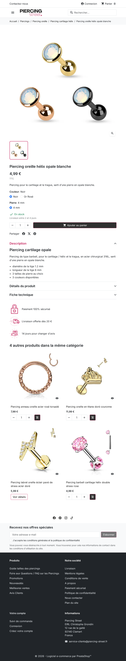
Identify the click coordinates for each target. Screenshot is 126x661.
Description (18, 243)
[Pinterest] (60, 517)
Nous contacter (74, 597)
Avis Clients (16, 593)
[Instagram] (66, 517)
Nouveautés (16, 583)
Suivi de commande (21, 621)
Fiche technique (21, 295)
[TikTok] (71, 517)
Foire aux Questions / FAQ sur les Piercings (34, 573)
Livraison (70, 568)
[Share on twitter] (29, 233)
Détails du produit (22, 286)
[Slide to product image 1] (19, 150)
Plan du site (71, 602)
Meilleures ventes (20, 588)
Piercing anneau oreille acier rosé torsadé (35, 406)
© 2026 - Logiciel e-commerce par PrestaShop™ (63, 656)
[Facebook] (54, 517)
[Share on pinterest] (34, 233)
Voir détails (19, 496)
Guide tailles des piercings (25, 568)
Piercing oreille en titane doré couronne (89, 406)
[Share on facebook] (23, 233)
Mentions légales (74, 573)
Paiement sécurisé (75, 588)
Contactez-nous (19, 3)
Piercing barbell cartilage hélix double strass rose (88, 484)
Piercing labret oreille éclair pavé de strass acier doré (32, 484)
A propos (70, 583)
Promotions (16, 578)
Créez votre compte (21, 631)
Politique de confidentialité (80, 593)
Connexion (16, 626)
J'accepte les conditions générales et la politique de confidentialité (46, 540)
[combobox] (92, 12)
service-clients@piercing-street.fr (88, 641)
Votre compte (18, 613)
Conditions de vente (76, 578)
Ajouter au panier (75, 225)
